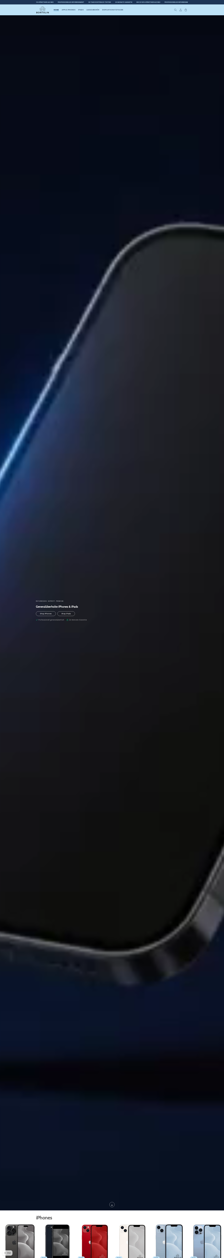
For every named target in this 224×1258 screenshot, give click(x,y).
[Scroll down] (112, 1204)
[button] (175, 9)
